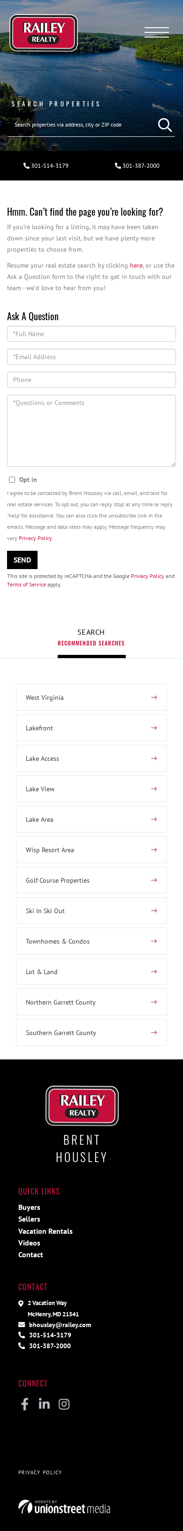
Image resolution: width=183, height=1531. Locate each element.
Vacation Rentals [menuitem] (45, 1231)
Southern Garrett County (61, 1032)
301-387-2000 (140, 166)
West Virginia (45, 697)
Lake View (40, 788)
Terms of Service (26, 584)
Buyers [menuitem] (29, 1207)
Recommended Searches (91, 643)
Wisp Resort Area (50, 849)
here (136, 265)
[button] (163, 124)
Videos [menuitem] (29, 1242)
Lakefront (39, 727)
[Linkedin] (44, 1405)
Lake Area (39, 819)
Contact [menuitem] (30, 1254)
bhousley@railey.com (59, 1324)
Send (22, 559)
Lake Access (42, 758)
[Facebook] (24, 1405)
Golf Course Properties (58, 880)
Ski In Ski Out (45, 910)
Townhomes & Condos (58, 941)
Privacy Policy (35, 537)
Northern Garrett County (61, 1002)
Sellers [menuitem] (29, 1218)
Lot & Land (42, 971)
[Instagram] (64, 1405)
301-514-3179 (49, 166)
